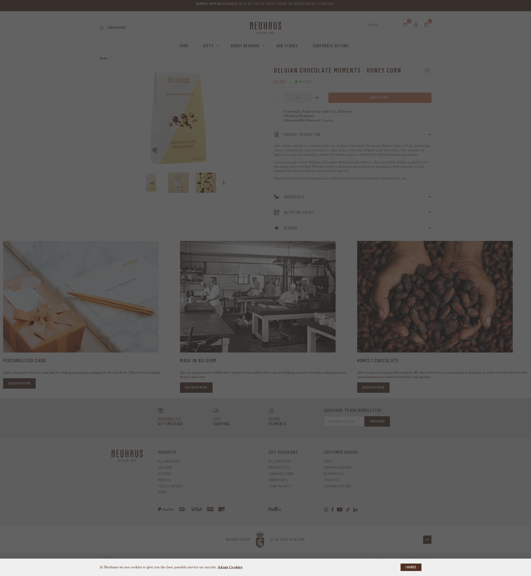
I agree (411, 567)
